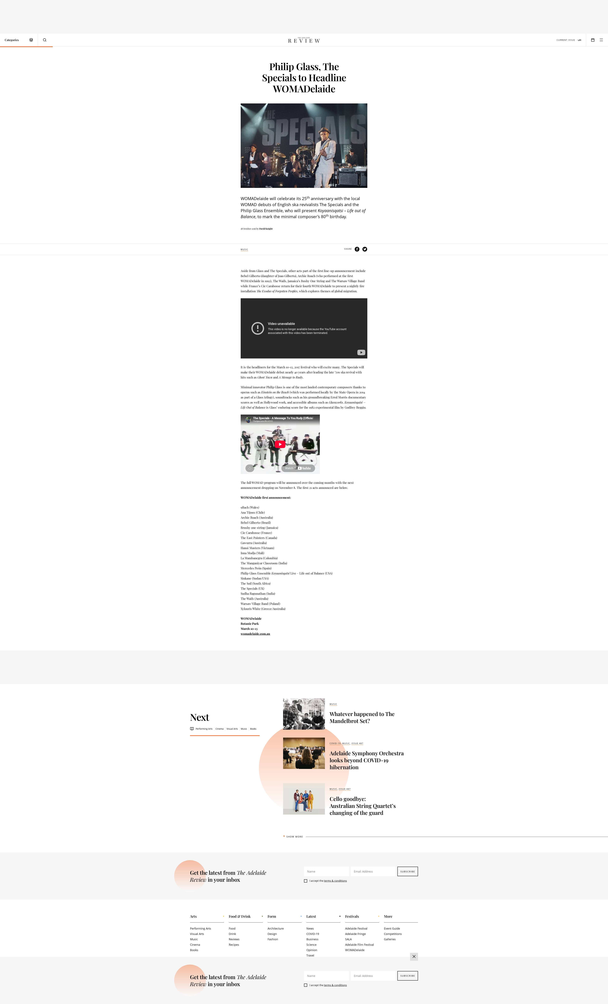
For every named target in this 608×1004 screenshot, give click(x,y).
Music (244, 249)
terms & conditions (335, 880)
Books (253, 728)
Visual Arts (232, 728)
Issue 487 (357, 743)
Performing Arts (204, 728)
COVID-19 (335, 743)
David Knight (266, 228)
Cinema (219, 728)
